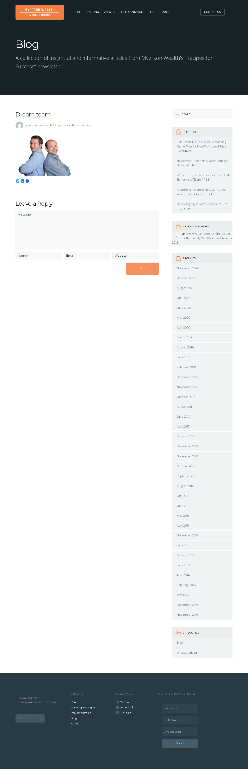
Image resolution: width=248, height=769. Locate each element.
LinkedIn (126, 712)
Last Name (169, 707)
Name (23, 255)
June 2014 (183, 565)
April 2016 (183, 525)
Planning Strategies (100, 11)
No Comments (83, 125)
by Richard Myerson (36, 125)
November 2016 (187, 456)
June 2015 (183, 545)
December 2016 (187, 446)
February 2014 (186, 585)
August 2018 (185, 347)
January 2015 (185, 555)
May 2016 (183, 515)
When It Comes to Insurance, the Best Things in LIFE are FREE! (203, 177)
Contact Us (212, 11)
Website (121, 255)
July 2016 (183, 496)
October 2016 (186, 466)
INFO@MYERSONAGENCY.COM (37, 702)
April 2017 (183, 426)
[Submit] (177, 114)
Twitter (125, 702)
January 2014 (185, 595)
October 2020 (186, 278)
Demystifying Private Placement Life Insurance (202, 206)
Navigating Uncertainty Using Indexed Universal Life (202, 163)
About (167, 11)
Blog (153, 11)
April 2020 (183, 327)
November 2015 (187, 535)
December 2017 (188, 377)
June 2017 (183, 416)
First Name (169, 719)
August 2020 (185, 288)
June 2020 (184, 307)
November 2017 (188, 387)
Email (71, 255)
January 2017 (185, 436)
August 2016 (185, 486)
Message (25, 214)
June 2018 (184, 357)
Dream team (33, 114)
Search (182, 112)
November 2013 (187, 614)
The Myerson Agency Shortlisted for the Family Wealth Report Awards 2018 (202, 238)
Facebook (127, 707)
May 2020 (183, 317)
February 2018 (186, 367)
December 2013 (187, 605)
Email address (171, 730)
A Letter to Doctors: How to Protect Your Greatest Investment (201, 192)
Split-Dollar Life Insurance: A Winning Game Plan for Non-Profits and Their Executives (201, 146)
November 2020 (188, 268)
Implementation (132, 11)
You (77, 11)
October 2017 (186, 397)
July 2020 (183, 298)
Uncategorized (187, 652)
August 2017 (185, 407)
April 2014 (183, 575)
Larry (176, 236)
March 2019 (184, 337)
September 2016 (188, 476)
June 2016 (183, 506)
